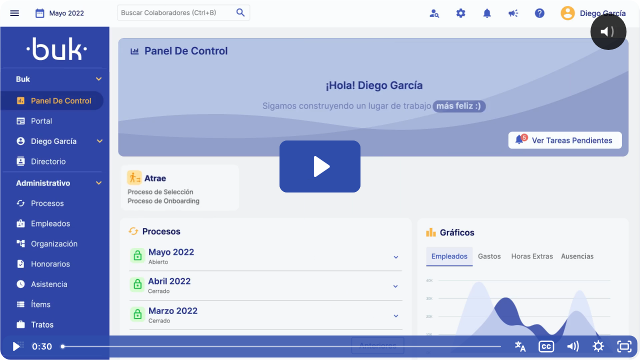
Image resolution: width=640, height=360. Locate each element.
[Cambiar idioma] (521, 347)
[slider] (281, 347)
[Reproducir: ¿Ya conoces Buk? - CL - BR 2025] (320, 166)
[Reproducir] (15, 347)
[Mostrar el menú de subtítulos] (547, 347)
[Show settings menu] (599, 347)
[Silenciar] (573, 347)
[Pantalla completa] (625, 347)
